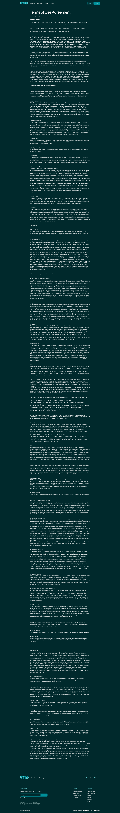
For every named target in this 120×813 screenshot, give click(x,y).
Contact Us (90, 799)
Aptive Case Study (91, 791)
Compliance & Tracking (77, 791)
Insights (52, 3)
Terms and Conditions (77, 810)
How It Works (39, 3)
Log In (90, 3)
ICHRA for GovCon (77, 795)
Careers (89, 797)
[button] (32, 3)
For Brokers (46, 3)
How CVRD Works (91, 793)
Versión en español (35, 19)
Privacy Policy (86, 810)
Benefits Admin (76, 793)
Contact (96, 3)
